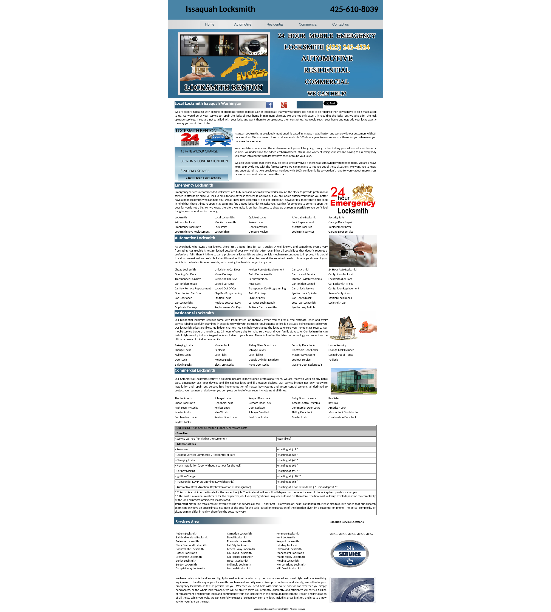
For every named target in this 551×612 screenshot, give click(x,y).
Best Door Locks (258, 417)
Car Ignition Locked (303, 284)
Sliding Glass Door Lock (262, 345)
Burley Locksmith (186, 561)
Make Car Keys (223, 274)
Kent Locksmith (286, 537)
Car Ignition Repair (186, 284)
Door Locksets (257, 408)
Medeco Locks (223, 360)
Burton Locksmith (186, 564)
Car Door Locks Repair (262, 302)
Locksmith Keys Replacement (192, 231)
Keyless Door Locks (226, 417)
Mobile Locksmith (225, 222)
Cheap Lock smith (185, 269)
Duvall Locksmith (237, 537)
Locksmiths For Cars (340, 279)
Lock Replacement (303, 222)
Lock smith (221, 227)
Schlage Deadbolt (259, 412)
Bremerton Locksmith (189, 557)
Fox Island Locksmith (239, 553)
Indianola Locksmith (239, 564)
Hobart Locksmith (237, 561)
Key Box (333, 403)
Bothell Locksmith (186, 553)
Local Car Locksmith (304, 302)
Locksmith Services (303, 231)
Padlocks (220, 350)
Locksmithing (222, 231)
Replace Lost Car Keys (228, 302)
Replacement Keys (339, 227)
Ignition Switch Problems (307, 279)
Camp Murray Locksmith (190, 568)
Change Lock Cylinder (341, 350)
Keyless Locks (182, 422)
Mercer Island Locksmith (291, 564)
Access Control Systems (306, 403)
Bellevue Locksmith (187, 541)
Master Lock (222, 345)
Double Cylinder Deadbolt (264, 360)
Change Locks (183, 350)
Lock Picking (256, 355)
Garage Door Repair (340, 222)
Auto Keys (254, 284)
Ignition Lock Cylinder (304, 293)
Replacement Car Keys (228, 307)
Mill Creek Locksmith (289, 568)
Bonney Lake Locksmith (190, 549)
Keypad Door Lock (259, 398)
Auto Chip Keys (257, 293)
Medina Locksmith (288, 561)
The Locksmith (183, 398)
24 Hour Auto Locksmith (342, 269)
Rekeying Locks (184, 345)
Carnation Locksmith (239, 533)
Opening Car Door (185, 274)
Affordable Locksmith (304, 217)
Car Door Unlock (301, 298)
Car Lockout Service (303, 274)
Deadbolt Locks (224, 403)
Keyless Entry (222, 408)
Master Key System (303, 355)
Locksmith (181, 217)
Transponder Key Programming (267, 288)
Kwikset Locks (183, 355)
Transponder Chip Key (188, 279)
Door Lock (181, 360)
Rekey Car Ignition (339, 293)
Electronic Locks (224, 364)
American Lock (337, 408)
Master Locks (183, 412)
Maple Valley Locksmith (291, 557)
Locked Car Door (224, 284)
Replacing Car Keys (226, 279)
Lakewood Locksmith (289, 549)
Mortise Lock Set (302, 227)
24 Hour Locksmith (186, 222)
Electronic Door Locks (305, 350)
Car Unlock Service (303, 288)
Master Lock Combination (343, 412)
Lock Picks (220, 355)
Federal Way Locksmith (241, 549)
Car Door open (183, 298)
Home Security (337, 345)
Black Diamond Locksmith (191, 545)
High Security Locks (186, 408)
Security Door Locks (303, 345)
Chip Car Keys (257, 298)
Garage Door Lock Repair (307, 364)
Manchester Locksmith (290, 553)
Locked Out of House (340, 355)
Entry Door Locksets (304, 398)
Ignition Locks (223, 298)
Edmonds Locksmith (239, 541)
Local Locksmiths (225, 217)
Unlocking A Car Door (227, 269)
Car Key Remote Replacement (193, 288)
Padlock (333, 360)
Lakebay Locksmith (288, 545)
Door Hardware (258, 227)
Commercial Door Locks (306, 408)
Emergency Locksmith (188, 227)
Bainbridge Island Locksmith (192, 537)
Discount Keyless (258, 231)
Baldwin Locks (183, 364)
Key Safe (333, 398)
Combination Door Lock (342, 417)
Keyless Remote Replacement (266, 269)
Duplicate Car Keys (186, 307)
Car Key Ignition (258, 279)
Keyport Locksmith (288, 541)
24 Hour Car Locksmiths (263, 307)
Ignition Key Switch (303, 307)
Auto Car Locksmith (260, 274)
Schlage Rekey (257, 350)
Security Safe (336, 217)
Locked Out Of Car (225, 288)
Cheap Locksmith (185, 403)
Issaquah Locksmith (238, 568)
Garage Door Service (340, 231)
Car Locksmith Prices (340, 284)
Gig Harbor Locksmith (240, 557)
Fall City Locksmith (238, 545)
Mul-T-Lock (221, 412)
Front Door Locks (259, 364)
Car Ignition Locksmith (341, 274)
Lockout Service (301, 360)
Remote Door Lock (260, 403)
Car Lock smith (300, 269)
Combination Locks (186, 417)
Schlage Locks (223, 398)
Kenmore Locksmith (288, 533)
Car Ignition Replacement (343, 288)
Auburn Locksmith (186, 533)
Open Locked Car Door (188, 293)
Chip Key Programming (228, 293)
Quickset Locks (257, 217)
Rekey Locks (256, 222)
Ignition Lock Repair (340, 298)
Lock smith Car (337, 302)
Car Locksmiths (184, 302)
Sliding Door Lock (302, 412)
